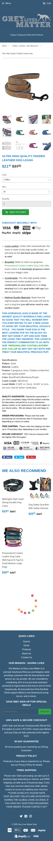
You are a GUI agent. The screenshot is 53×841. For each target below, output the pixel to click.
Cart (48, 3)
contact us (10, 789)
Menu (8, 3)
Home (4, 46)
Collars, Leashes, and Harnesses (25, 46)
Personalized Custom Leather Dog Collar (24, 265)
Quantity (5, 199)
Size (4, 187)
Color (4, 175)
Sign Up (44, 711)
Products (26, 649)
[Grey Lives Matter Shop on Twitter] (21, 816)
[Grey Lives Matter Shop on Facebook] (25, 816)
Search (26, 641)
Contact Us (26, 657)
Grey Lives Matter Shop (27, 824)
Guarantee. (26, 750)
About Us (26, 653)
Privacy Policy (25, 765)
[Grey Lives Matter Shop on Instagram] (30, 816)
